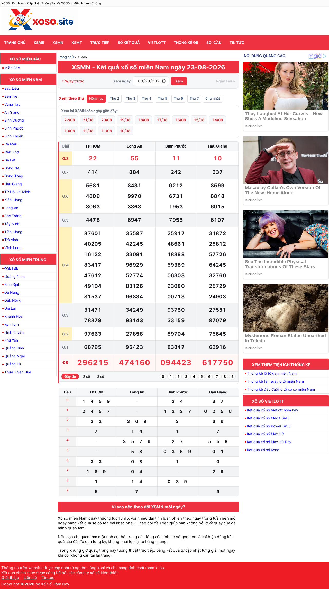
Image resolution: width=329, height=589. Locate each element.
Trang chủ (14, 42)
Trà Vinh (11, 239)
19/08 (125, 120)
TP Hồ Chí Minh (17, 192)
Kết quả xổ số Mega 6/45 (268, 418)
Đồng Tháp (13, 176)
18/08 (143, 120)
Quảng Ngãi (14, 356)
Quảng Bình (14, 348)
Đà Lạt (9, 160)
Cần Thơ (11, 152)
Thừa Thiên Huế (17, 372)
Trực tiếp (99, 42)
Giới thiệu (10, 577)
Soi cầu (213, 42)
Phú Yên (11, 340)
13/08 (69, 130)
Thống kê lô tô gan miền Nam (272, 373)
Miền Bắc (12, 68)
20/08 (106, 120)
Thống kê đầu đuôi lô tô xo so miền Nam (281, 389)
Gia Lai (10, 308)
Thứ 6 (178, 98)
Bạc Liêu (11, 88)
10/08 (125, 130)
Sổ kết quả (129, 42)
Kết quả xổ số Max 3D (265, 434)
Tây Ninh (11, 224)
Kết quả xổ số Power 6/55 (269, 426)
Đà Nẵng (11, 292)
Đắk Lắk (11, 268)
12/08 (88, 130)
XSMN (57, 42)
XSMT (76, 42)
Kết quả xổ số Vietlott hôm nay (272, 410)
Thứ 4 (146, 98)
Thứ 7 (194, 98)
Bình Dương (14, 120)
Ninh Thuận (14, 332)
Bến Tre (10, 96)
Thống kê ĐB (186, 42)
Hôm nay (96, 98)
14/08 (217, 120)
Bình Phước (13, 128)
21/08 (88, 120)
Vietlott (157, 42)
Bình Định (12, 284)
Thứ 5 (162, 98)
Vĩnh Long (13, 247)
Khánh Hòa (13, 316)
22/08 (69, 120)
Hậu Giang (13, 184)
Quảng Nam (14, 276)
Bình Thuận (13, 136)
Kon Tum (11, 324)
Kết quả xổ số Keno (263, 450)
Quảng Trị (12, 364)
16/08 (180, 120)
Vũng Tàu (12, 104)
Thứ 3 (130, 98)
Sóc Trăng (13, 216)
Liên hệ (30, 577)
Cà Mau (10, 144)
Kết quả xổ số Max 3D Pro (269, 442)
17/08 (162, 120)
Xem (179, 81)
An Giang (12, 112)
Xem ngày (122, 81)
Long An (11, 208)
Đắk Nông (12, 300)
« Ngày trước (73, 81)
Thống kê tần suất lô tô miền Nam (275, 381)
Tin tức (237, 42)
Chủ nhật (212, 98)
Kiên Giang (13, 200)
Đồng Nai (12, 168)
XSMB (39, 42)
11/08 (106, 130)
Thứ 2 (114, 98)
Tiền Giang (13, 231)
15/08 (199, 120)
